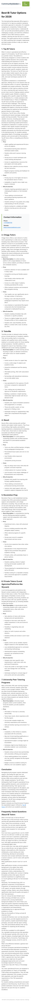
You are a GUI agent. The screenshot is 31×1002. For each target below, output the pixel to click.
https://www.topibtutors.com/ (12, 227)
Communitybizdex (10, 4)
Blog (20, 3)
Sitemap (27, 999)
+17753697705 (8, 222)
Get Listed (25, 3)
